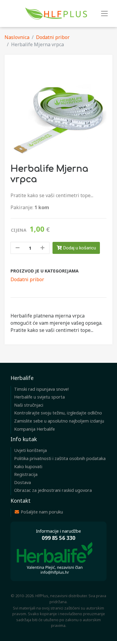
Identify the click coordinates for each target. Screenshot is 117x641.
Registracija (26, 474)
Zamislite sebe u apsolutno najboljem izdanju (59, 421)
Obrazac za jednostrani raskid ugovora (53, 490)
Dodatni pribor (53, 37)
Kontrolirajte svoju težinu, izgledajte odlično (58, 413)
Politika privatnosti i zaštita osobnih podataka (60, 458)
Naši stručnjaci (28, 405)
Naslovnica (16, 37)
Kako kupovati (28, 466)
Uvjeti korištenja (30, 450)
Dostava (22, 482)
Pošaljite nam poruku (41, 512)
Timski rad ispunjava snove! (41, 389)
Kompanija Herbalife (34, 429)
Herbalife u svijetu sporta (39, 397)
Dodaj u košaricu (79, 248)
